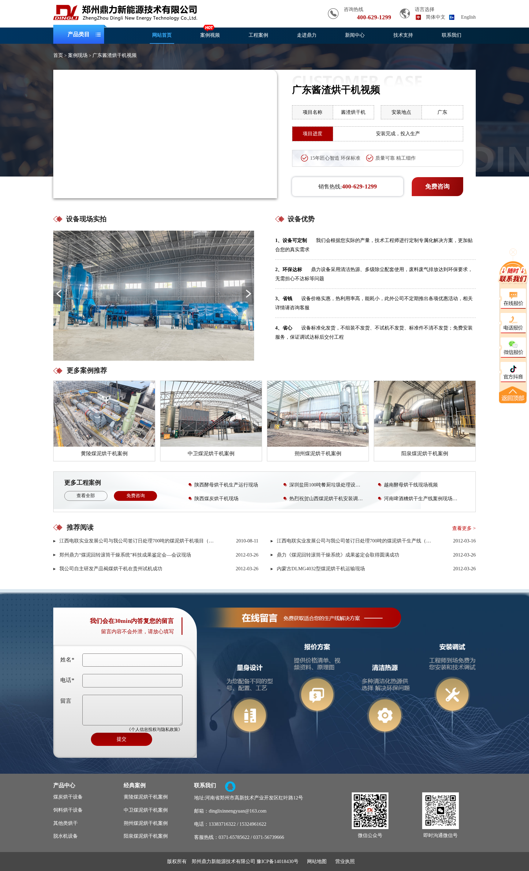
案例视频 (210, 35)
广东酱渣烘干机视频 (114, 55)
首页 (58, 55)
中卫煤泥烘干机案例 (146, 810)
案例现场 (78, 55)
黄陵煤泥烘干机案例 (146, 796)
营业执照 (345, 861)
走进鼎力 (307, 35)
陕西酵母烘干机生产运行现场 (226, 484)
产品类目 (79, 34)
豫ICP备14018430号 (277, 861)
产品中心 (64, 785)
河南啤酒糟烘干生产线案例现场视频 (423, 498)
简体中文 (435, 17)
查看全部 (86, 495)
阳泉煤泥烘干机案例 (146, 836)
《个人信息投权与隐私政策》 (154, 729)
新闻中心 (355, 35)
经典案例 (135, 785)
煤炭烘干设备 (68, 796)
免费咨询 (437, 186)
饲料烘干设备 (68, 810)
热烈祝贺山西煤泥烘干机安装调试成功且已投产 (329, 498)
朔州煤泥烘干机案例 (146, 823)
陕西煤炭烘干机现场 (216, 498)
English (468, 17)
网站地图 (317, 861)
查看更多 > (464, 528)
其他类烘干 (65, 823)
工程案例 (258, 35)
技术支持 (403, 35)
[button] (248, 293)
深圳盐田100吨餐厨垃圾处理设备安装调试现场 (329, 484)
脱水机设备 (65, 836)
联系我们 (451, 35)
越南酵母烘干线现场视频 (411, 484)
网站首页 (162, 35)
